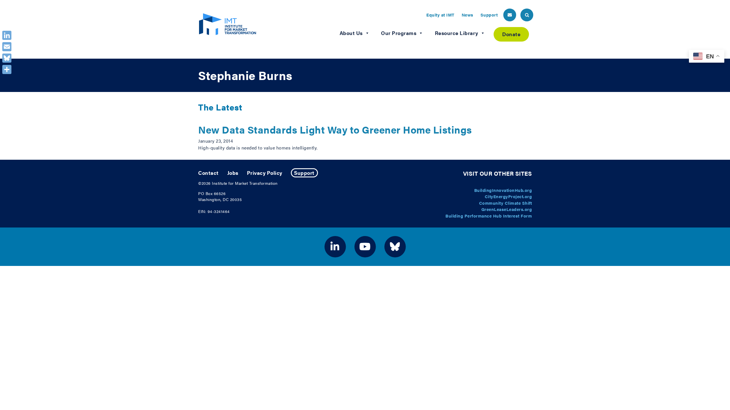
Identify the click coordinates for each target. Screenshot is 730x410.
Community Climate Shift (505, 203)
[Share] (7, 69)
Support (489, 15)
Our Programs (398, 32)
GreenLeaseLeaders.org (506, 209)
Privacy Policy (264, 172)
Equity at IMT (440, 15)
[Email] (7, 46)
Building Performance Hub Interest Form (488, 216)
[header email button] (509, 15)
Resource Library (456, 32)
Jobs (232, 172)
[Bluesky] (7, 58)
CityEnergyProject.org (508, 196)
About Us (351, 32)
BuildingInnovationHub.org (503, 190)
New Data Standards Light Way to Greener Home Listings (335, 129)
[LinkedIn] (7, 35)
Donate (511, 34)
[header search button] (526, 15)
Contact (208, 172)
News (467, 15)
